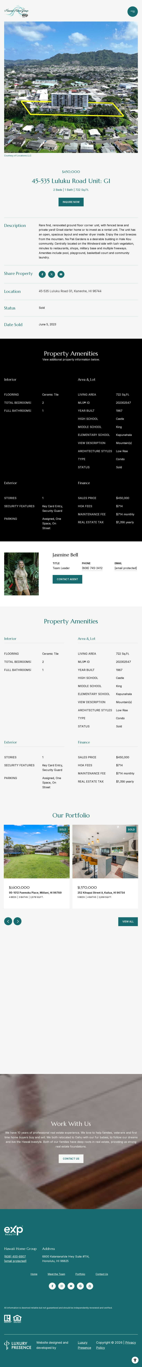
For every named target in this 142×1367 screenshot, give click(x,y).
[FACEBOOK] (52, 1286)
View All (128, 921)
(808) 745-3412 (92, 568)
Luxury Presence (84, 1345)
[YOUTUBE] (71, 1286)
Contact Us (102, 1274)
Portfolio (80, 1274)
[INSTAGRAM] (61, 1286)
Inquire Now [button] (71, 201)
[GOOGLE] (80, 1286)
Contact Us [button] (71, 1158)
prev (8, 921)
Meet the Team (56, 1274)
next (17, 921)
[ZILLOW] (89, 1286)
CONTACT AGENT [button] (67, 579)
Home (34, 1274)
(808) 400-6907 (15, 1256)
